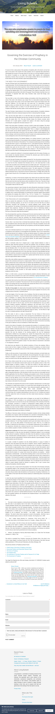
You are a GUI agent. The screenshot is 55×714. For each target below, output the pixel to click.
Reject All (41, 710)
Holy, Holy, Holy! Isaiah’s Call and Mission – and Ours (26, 665)
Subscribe (36, 15)
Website (7, 625)
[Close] (53, 706)
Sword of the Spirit (18, 572)
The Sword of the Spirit (27, 696)
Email (27, 619)
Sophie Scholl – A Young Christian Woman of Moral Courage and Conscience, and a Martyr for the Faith (27, 662)
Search (42, 15)
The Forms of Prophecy (12, 551)
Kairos (23, 699)
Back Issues (24, 15)
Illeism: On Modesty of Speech (21, 659)
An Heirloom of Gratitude (20, 656)
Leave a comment (37, 65)
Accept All (49, 710)
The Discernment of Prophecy (41, 277)
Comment (27, 599)
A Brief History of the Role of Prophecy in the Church (19, 547)
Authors (17, 15)
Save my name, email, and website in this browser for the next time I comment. (27, 630)
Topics (30, 15)
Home (12, 15)
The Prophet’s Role (11, 552)
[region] (27, 709)
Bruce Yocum (27, 65)
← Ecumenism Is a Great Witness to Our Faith (16, 584)
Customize (32, 710)
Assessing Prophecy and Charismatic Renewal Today (19, 549)
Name (27, 614)
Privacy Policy (17, 688)
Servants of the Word (32, 576)
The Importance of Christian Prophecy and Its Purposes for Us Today (23, 554)
